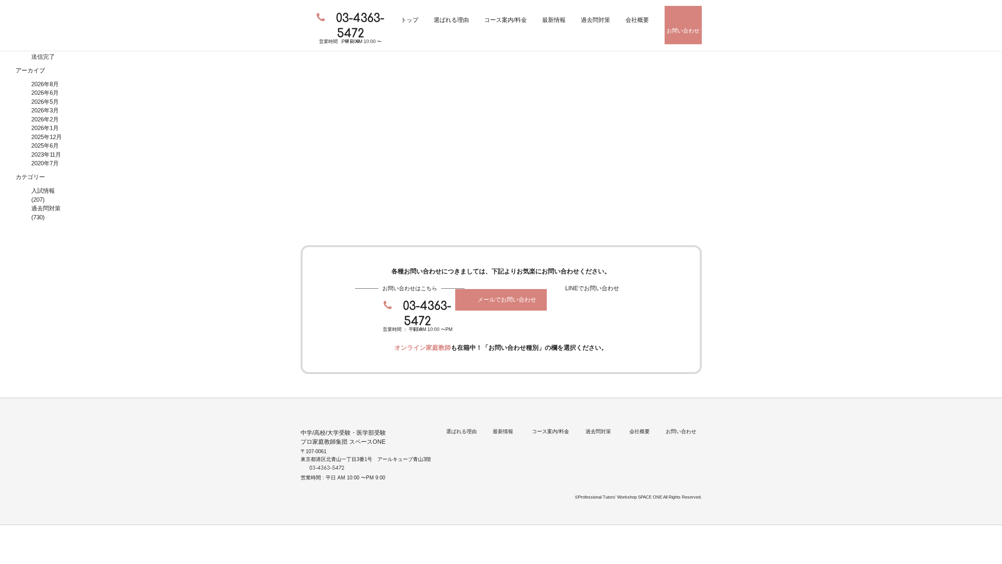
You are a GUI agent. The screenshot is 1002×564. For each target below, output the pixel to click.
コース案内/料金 (505, 19)
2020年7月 (45, 163)
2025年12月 (46, 137)
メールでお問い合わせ (507, 299)
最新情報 (554, 19)
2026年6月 (45, 92)
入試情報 (43, 190)
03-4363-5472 (360, 26)
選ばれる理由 (451, 19)
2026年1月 (45, 128)
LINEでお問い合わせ (592, 288)
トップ (409, 19)
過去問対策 (595, 19)
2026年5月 (45, 101)
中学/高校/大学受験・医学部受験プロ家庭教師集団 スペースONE (343, 437)
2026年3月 (45, 110)
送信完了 (43, 56)
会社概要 (637, 19)
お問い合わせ (683, 30)
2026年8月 (45, 84)
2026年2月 (45, 119)
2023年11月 (46, 154)
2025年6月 (45, 145)
